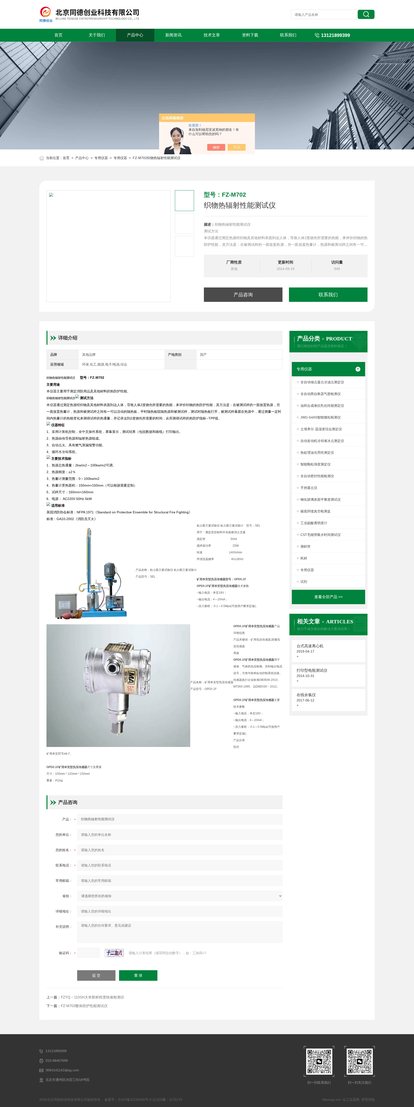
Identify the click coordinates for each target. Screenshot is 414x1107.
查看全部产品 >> (328, 597)
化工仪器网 (351, 1099)
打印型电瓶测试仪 (312, 670)
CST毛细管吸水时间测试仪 (320, 535)
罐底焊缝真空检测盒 (315, 511)
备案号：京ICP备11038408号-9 (127, 1099)
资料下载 (250, 35)
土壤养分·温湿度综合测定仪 (321, 429)
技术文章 (212, 35)
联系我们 (288, 35)
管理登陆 (368, 1099)
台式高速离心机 (310, 646)
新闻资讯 (173, 35)
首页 (58, 35)
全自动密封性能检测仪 (317, 476)
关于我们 (97, 35)
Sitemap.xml (331, 1099)
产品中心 (135, 35)
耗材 (303, 558)
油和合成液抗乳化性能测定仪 (322, 405)
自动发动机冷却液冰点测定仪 (322, 441)
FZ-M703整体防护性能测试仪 (84, 1006)
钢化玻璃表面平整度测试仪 (320, 499)
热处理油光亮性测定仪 (317, 452)
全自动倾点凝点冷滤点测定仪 (322, 382)
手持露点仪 (308, 488)
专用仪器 (101, 158)
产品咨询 (243, 294)
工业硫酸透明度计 (313, 523)
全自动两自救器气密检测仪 (320, 394)
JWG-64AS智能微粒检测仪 (320, 417)
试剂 (303, 582)
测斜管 (305, 546)
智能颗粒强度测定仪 (315, 464)
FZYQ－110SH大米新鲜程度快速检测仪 (92, 997)
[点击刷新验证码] (114, 953)
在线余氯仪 (306, 695)
